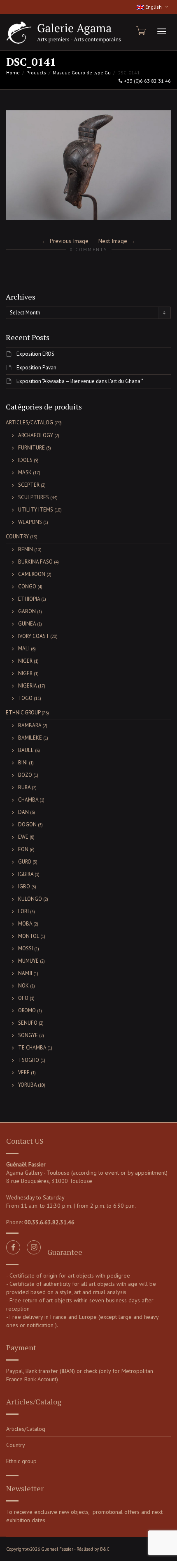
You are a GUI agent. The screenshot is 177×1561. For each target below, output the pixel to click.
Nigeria (27, 685)
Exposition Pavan (36, 367)
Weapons (30, 522)
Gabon (27, 611)
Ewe (23, 836)
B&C (104, 1549)
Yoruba (27, 1084)
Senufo (27, 1022)
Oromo (27, 1010)
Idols (25, 460)
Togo (25, 698)
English (153, 7)
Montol (28, 936)
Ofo (23, 998)
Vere (24, 1072)
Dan (23, 812)
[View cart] (140, 30)
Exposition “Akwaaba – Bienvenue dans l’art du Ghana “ (79, 381)
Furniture (31, 447)
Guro (24, 861)
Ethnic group (23, 712)
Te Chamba (32, 1047)
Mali (24, 648)
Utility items (35, 509)
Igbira (25, 874)
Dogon (27, 824)
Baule (26, 750)
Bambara (29, 725)
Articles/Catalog (29, 422)
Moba (25, 923)
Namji (25, 973)
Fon (23, 849)
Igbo (24, 886)
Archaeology (35, 435)
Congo (27, 586)
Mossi (25, 948)
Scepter (29, 484)
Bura (24, 787)
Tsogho (28, 1060)
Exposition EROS (35, 353)
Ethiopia (29, 598)
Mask (25, 472)
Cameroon (31, 574)
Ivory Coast (33, 636)
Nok (23, 985)
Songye (28, 1035)
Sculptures (33, 497)
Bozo (25, 774)
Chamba (28, 799)
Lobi (23, 911)
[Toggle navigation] (162, 31)
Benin (25, 549)
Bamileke (30, 737)
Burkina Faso (35, 561)
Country (17, 536)
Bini (23, 762)
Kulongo (30, 898)
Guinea (27, 623)
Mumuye (28, 960)
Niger (25, 660)
